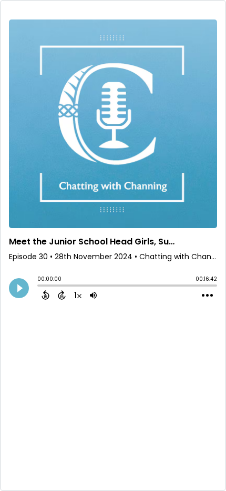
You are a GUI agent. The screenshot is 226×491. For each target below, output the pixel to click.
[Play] (19, 288)
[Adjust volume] (93, 295)
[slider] (40, 286)
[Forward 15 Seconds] (62, 295)
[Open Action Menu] (207, 295)
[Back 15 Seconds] (45, 295)
